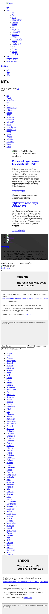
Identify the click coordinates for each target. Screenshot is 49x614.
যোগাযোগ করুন (12, 61)
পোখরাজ (15, 22)
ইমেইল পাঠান (5, 268)
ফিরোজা (9, 144)
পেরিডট (14, 25)
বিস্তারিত (22, 191)
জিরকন (14, 42)
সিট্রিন (14, 37)
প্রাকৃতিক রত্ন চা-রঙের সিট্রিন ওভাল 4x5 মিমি (25, 204)
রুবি (13, 13)
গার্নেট (14, 27)
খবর (8, 56)
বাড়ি (8, 8)
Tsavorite (10, 141)
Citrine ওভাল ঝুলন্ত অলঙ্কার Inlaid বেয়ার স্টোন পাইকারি (25, 163)
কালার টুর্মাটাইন (17, 20)
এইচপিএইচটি (16, 44)
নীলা (13, 15)
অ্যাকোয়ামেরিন (17, 39)
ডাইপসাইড (16, 30)
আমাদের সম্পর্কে (12, 59)
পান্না (14, 17)
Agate (14, 49)
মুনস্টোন (9, 134)
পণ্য (8, 10)
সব (18, 88)
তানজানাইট (16, 32)
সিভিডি (14, 47)
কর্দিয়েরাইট (15, 34)
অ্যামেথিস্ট (10, 100)
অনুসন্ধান (15, 191)
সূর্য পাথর (15, 54)
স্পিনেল (14, 51)
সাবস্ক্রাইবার (5, 247)
